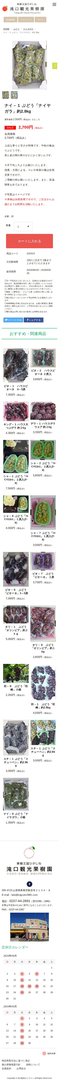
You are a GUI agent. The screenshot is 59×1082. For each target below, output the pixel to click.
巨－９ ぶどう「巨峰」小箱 (16, 688)
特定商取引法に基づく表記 (16, 1061)
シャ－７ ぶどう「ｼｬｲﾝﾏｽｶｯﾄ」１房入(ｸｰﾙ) (43, 536)
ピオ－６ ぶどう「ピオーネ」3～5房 (16, 591)
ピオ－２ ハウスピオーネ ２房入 (43, 372)
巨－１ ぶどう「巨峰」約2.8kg (43, 706)
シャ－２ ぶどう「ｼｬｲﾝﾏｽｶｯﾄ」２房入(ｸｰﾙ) (43, 466)
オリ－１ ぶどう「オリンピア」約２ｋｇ (16, 630)
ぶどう (16, 29)
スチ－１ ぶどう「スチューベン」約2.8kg (16, 762)
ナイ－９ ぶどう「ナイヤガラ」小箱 (16, 815)
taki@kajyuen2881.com (24, 894)
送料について (33, 1064)
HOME (6, 29)
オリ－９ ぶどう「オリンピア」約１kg (43, 648)
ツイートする (14, 320)
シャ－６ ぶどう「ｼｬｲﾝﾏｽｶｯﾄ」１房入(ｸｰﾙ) (15, 519)
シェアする (35, 320)
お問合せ (21, 1068)
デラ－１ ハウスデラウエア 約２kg (43, 425)
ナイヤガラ (28, 29)
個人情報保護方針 (11, 1064)
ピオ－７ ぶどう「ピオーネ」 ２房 (43, 575)
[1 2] (23, 226)
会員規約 (6, 1068)
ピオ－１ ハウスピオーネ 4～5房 (16, 388)
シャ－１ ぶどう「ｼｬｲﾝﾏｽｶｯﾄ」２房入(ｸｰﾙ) (15, 479)
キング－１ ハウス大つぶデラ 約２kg (16, 426)
